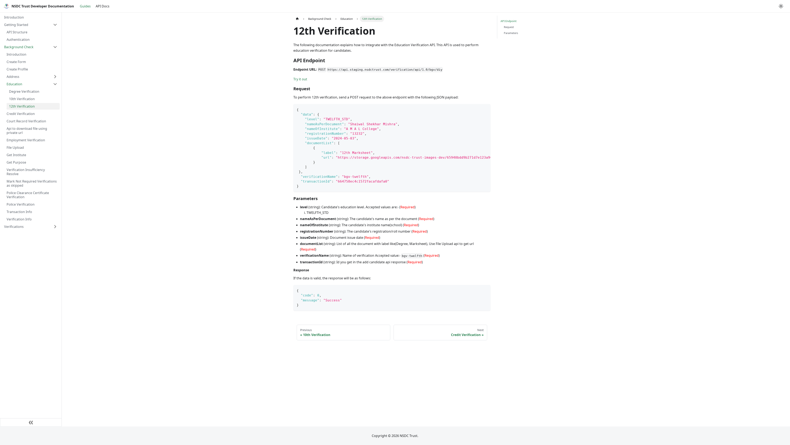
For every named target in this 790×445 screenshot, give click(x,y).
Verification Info (19, 219)
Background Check (19, 47)
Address (13, 76)
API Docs (102, 6)
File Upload (15, 147)
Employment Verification (26, 140)
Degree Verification (24, 91)
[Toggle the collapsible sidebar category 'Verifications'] (55, 226)
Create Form (16, 62)
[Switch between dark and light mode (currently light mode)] (781, 6)
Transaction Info (19, 212)
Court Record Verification (26, 121)
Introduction (14, 17)
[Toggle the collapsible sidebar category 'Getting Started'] (55, 24)
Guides (85, 6)
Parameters (511, 33)
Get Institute (16, 155)
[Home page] (297, 19)
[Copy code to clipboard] (485, 109)
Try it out (300, 79)
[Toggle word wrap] (477, 109)
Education (14, 84)
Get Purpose (16, 162)
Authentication (18, 39)
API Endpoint (509, 21)
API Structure (17, 32)
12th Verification (22, 106)
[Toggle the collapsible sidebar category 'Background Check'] (55, 47)
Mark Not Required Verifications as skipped (32, 183)
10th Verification (22, 99)
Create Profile (17, 69)
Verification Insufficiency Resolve (26, 171)
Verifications (14, 226)
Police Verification (21, 204)
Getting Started (16, 24)
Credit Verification (21, 113)
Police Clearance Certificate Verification (28, 195)
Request (509, 27)
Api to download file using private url (27, 130)
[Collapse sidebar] (31, 422)
